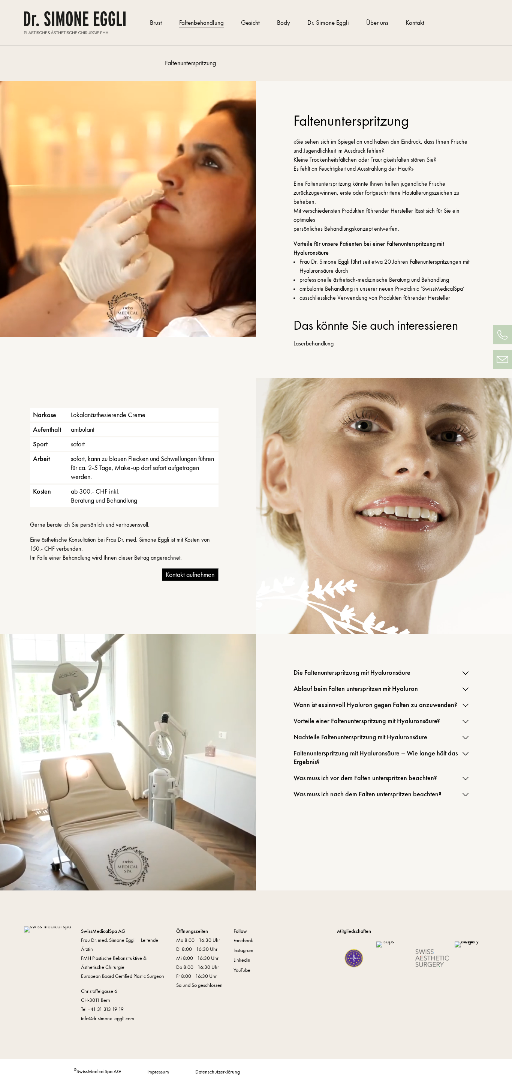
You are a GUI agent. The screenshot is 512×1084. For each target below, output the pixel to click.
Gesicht (250, 23)
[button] (466, 673)
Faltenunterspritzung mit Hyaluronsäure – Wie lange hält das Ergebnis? (375, 757)
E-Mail (502, 359)
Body (283, 23)
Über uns (377, 23)
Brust (156, 23)
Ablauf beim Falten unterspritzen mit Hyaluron (355, 688)
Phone (502, 334)
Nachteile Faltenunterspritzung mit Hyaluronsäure (360, 737)
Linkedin (242, 959)
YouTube (242, 970)
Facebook (243, 940)
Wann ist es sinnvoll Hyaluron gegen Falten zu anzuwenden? (375, 704)
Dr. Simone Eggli (328, 23)
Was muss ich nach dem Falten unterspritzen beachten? (367, 794)
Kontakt (415, 23)
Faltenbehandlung (201, 23)
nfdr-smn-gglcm (108, 1018)
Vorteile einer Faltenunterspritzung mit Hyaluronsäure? (366, 720)
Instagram (243, 950)
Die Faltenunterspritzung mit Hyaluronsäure (351, 672)
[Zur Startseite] (80, 22)
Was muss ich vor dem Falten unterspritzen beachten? (365, 777)
